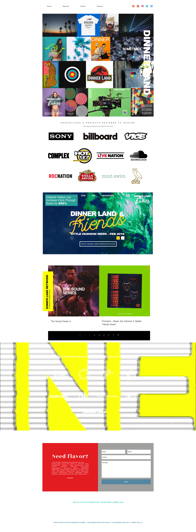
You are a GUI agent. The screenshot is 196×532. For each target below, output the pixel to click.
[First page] (80, 335)
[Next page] (113, 335)
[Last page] (118, 335)
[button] (104, 6)
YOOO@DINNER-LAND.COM (120, 522)
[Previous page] (85, 335)
